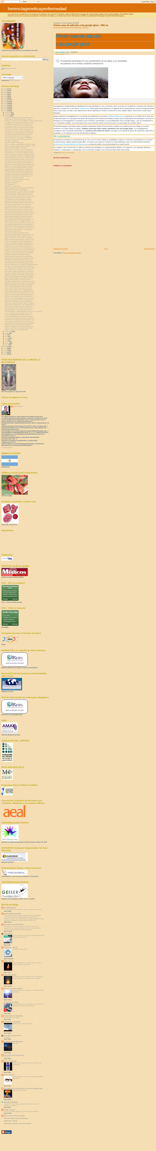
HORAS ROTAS (9, 961)
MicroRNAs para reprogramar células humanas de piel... (20, 283)
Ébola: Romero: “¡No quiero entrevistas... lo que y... (19, 119)
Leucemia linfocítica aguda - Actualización (16, 189)
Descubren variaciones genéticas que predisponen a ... (20, 226)
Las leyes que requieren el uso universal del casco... (19, 126)
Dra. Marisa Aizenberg (11, 1002)
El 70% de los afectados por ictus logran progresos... (19, 241)
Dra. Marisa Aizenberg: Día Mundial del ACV (17, 233)
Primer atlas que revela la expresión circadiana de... (19, 306)
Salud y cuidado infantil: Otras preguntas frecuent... (19, 288)
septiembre (8, 331)
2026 (5, 89)
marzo (7, 341)
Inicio (106, 249)
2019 (5, 101)
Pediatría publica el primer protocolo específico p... (18, 217)
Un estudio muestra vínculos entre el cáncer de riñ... (19, 211)
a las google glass (73, 44)
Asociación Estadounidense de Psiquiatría (70, 144)
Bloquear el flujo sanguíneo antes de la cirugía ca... (19, 197)
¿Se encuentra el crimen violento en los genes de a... (19, 129)
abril (6, 340)
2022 (5, 96)
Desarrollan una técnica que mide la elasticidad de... (19, 256)
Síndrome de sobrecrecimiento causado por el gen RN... (20, 212)
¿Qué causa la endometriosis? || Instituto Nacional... (19, 289)
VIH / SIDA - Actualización (12, 141)
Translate (17, 80)
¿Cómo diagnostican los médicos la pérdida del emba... (20, 156)
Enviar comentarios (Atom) (72, 253)
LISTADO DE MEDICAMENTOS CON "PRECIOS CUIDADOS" (21, 1111)
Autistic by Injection (10, 1061)
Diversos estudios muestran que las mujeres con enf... (20, 239)
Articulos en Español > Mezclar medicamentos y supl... (20, 234)
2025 (5, 91)
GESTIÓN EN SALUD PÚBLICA (14, 924)
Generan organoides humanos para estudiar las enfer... (20, 157)
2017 (5, 105)
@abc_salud (65, 52)
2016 (5, 107)
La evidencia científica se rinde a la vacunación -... (18, 206)
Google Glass (84, 108)
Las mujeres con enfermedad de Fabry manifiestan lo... (20, 266)
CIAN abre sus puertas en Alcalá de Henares (17, 179)
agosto (7, 333)
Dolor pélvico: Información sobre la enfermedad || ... (19, 301)
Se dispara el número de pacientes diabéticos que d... (19, 244)
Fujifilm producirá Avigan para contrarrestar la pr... (18, 279)
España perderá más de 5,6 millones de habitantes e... (20, 238)
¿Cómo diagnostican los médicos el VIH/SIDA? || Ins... (20, 291)
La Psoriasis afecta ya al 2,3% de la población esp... (19, 172)
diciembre (8, 112)
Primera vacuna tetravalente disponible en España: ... (19, 167)
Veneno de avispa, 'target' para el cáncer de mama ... (19, 308)
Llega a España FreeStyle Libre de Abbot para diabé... (19, 278)
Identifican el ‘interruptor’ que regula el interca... (17, 254)
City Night (15, 1043)
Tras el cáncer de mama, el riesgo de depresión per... (19, 131)
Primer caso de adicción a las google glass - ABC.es (71, 27)
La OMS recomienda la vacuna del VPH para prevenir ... (20, 281)
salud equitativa (18, 406)
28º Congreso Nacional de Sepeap (14, 177)
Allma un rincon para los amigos (14, 1115)
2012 (5, 348)
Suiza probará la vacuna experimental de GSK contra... (20, 222)
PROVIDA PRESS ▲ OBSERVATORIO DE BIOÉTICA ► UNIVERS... (24, 311)
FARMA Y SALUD (9, 1109)
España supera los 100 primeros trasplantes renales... (20, 258)
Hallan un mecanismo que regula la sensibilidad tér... (19, 243)
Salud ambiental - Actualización (13, 181)
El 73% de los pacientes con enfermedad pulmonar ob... (20, 248)
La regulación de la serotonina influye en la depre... (19, 199)
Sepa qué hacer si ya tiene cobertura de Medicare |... (19, 151)
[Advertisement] (71, 232)
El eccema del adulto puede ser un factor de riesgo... (19, 209)
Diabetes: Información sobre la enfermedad (16, 329)
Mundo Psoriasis (9, 1075)
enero (6, 345)
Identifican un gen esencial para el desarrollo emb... (19, 246)
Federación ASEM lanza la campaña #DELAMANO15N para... (22, 264)
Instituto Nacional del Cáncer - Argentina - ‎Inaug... (18, 236)
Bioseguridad (8, 933)
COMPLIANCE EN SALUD (20, 949)
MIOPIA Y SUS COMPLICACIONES (23, 1023)
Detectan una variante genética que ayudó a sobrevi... (19, 273)
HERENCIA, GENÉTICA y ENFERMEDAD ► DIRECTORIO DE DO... (24, 121)
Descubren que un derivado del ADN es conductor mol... (20, 227)
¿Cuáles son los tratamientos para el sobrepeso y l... (19, 296)
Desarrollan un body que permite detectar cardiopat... (19, 253)
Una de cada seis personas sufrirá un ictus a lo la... (19, 313)
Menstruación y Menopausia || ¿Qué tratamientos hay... (20, 304)
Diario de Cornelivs (10, 975)
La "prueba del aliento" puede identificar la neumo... (19, 194)
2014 (5, 111)
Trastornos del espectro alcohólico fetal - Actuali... (18, 139)
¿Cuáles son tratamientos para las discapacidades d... (20, 294)
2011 (5, 350)
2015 (5, 109)
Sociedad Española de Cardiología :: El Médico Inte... (19, 169)
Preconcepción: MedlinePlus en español (16, 147)
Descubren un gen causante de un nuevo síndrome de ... (20, 249)
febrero (7, 343)
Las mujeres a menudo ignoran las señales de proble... (20, 122)
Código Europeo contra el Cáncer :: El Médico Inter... (19, 229)
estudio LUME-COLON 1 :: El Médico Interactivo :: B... (19, 221)
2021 (5, 98)
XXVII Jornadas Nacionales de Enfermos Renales (18, 286)
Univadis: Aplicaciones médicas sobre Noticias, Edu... (19, 192)
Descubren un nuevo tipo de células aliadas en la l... (19, 176)
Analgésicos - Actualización (12, 186)
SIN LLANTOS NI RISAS (19, 1090)
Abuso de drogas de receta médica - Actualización (18, 137)
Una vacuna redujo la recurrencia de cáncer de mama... (20, 196)
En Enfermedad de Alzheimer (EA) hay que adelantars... (20, 323)
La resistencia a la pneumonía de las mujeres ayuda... (19, 321)
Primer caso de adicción (79, 36)
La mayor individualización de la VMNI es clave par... (19, 316)
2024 (5, 92)
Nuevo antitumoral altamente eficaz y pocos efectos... (19, 159)
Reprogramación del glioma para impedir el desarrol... (19, 174)
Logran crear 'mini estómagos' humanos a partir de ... (19, 166)
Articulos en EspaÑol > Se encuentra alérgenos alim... (19, 326)
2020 (5, 100)
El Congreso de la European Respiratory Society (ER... (20, 318)
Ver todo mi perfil (6, 447)
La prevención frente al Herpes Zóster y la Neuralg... (19, 269)
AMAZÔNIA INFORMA (11, 1102)
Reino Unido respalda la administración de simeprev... (19, 271)
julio (6, 334)
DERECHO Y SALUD (10, 947)
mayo (6, 338)
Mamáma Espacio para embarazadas (16, 1118)
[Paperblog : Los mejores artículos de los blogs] (7, 560)
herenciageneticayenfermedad (37, 8)
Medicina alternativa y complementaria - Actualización (19, 187)
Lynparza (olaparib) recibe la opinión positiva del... (18, 314)
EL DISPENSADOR (10, 907)
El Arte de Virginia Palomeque (13, 1041)
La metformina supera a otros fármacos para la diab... (19, 127)
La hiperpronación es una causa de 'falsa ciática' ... (19, 309)
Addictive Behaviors (116, 116)
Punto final (7, 1057)
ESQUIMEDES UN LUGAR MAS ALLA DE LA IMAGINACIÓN (23, 1088)
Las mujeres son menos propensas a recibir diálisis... (19, 132)
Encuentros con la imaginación (14, 1055)
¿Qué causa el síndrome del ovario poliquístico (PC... (19, 299)
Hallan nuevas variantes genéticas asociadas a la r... (19, 214)
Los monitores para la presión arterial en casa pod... (19, 134)
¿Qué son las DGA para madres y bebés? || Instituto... (20, 303)
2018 (5, 103)
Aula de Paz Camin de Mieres (13, 988)
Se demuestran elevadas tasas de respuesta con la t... (20, 319)
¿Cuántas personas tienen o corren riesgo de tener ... (19, 149)
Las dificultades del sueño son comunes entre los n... (19, 124)
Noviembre (7, 1037)
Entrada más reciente (61, 249)
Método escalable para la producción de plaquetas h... (19, 284)
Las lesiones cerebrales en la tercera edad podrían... (19, 117)
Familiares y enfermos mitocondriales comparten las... (19, 274)
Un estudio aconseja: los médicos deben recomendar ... (20, 191)
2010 (5, 352)
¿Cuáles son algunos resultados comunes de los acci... (20, 154)
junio (6, 336)
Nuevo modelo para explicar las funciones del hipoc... (19, 216)
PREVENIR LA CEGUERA (12, 1022)
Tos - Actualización (10, 184)
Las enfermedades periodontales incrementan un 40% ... (20, 268)
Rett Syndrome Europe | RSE (13, 231)
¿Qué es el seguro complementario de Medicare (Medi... (20, 144)
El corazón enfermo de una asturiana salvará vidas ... (19, 261)
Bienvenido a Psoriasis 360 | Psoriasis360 (17, 1123)
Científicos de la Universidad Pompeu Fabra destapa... (20, 251)
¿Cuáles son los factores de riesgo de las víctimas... (19, 328)
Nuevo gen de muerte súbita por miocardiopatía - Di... (19, 219)
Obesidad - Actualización (11, 182)
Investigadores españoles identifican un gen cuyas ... (19, 259)
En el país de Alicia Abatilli (12, 1035)
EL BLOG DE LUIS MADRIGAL (13, 1016)
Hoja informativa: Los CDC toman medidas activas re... (20, 152)
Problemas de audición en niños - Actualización (17, 136)
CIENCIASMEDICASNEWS (12, 913)
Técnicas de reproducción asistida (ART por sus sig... (19, 293)
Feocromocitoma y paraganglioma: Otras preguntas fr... (20, 298)
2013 (5, 346)
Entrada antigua (149, 249)
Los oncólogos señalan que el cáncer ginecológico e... (19, 224)
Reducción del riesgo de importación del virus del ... (19, 201)
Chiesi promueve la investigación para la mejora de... (19, 263)
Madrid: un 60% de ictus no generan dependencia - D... (20, 207)
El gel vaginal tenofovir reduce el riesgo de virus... (18, 204)
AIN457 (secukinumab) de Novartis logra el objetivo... (19, 276)
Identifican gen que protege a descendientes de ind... (19, 171)
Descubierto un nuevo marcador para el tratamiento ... (19, 161)
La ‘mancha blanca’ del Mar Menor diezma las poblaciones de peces (23, 909)
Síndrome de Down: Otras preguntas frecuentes (18, 324)
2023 (5, 94)
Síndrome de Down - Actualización (14, 142)
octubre (7, 116)
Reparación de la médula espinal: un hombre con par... (20, 202)
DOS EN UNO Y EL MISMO (11, 1017)
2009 (5, 354)
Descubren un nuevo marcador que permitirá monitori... (20, 164)
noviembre (8, 114)
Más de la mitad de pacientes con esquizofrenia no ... (19, 162)
